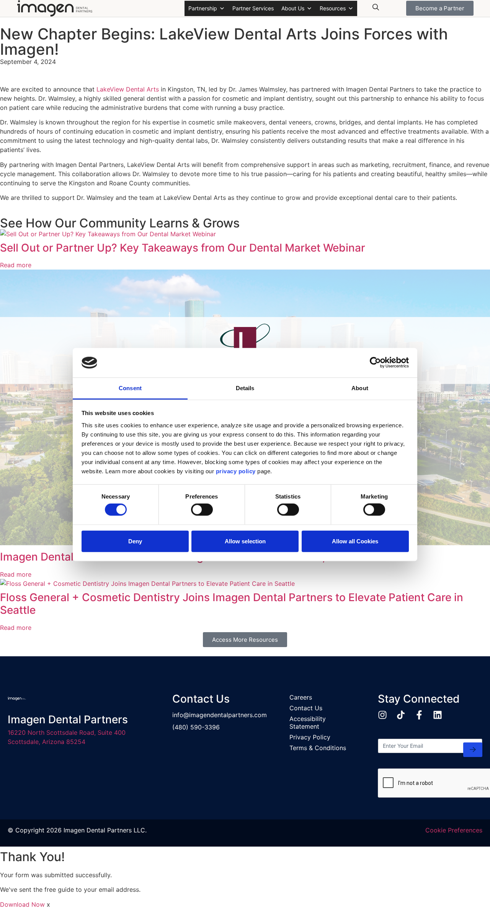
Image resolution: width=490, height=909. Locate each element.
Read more (15, 265)
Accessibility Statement (307, 722)
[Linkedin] (437, 714)
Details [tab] (245, 388)
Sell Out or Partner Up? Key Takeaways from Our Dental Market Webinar (182, 247)
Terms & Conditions (317, 748)
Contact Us (305, 708)
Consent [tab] (130, 388)
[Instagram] (382, 714)
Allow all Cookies (355, 541)
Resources (333, 8)
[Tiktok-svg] (400, 714)
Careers (300, 697)
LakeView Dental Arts (127, 89)
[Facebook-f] (419, 714)
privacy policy (236, 471)
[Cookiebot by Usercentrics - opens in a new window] (375, 362)
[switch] (202, 510)
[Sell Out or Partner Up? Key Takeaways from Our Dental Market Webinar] (108, 234)
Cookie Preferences (453, 830)
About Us (292, 8)
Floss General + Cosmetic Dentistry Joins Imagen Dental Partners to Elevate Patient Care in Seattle (231, 604)
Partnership (202, 8)
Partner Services (253, 8)
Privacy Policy (309, 737)
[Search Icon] (375, 7)
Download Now (22, 904)
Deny (135, 541)
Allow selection (245, 541)
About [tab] (359, 388)
